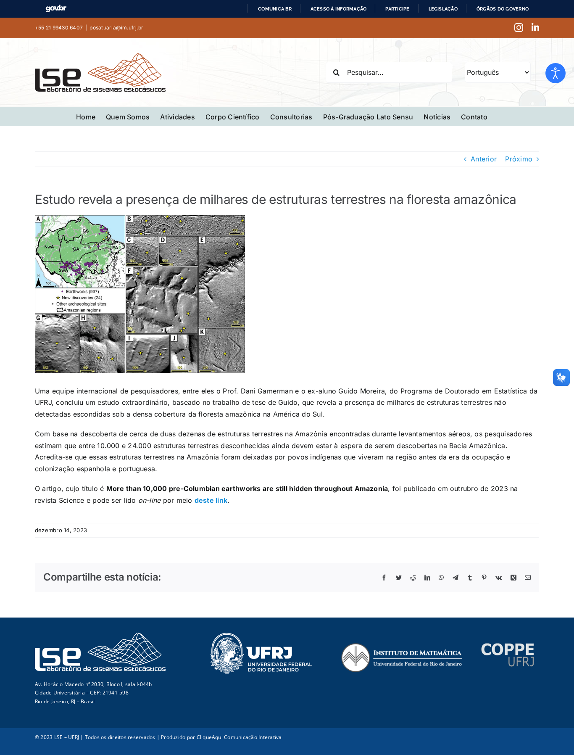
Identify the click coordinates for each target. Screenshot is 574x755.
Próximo (518, 159)
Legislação (443, 9)
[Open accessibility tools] (555, 73)
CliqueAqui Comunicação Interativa (239, 737)
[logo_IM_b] (401, 646)
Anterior (484, 159)
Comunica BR (275, 9)
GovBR (55, 9)
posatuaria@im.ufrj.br (116, 27)
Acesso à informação (339, 9)
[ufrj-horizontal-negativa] (261, 635)
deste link (211, 500)
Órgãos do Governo (503, 9)
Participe (397, 9)
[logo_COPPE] (507, 646)
